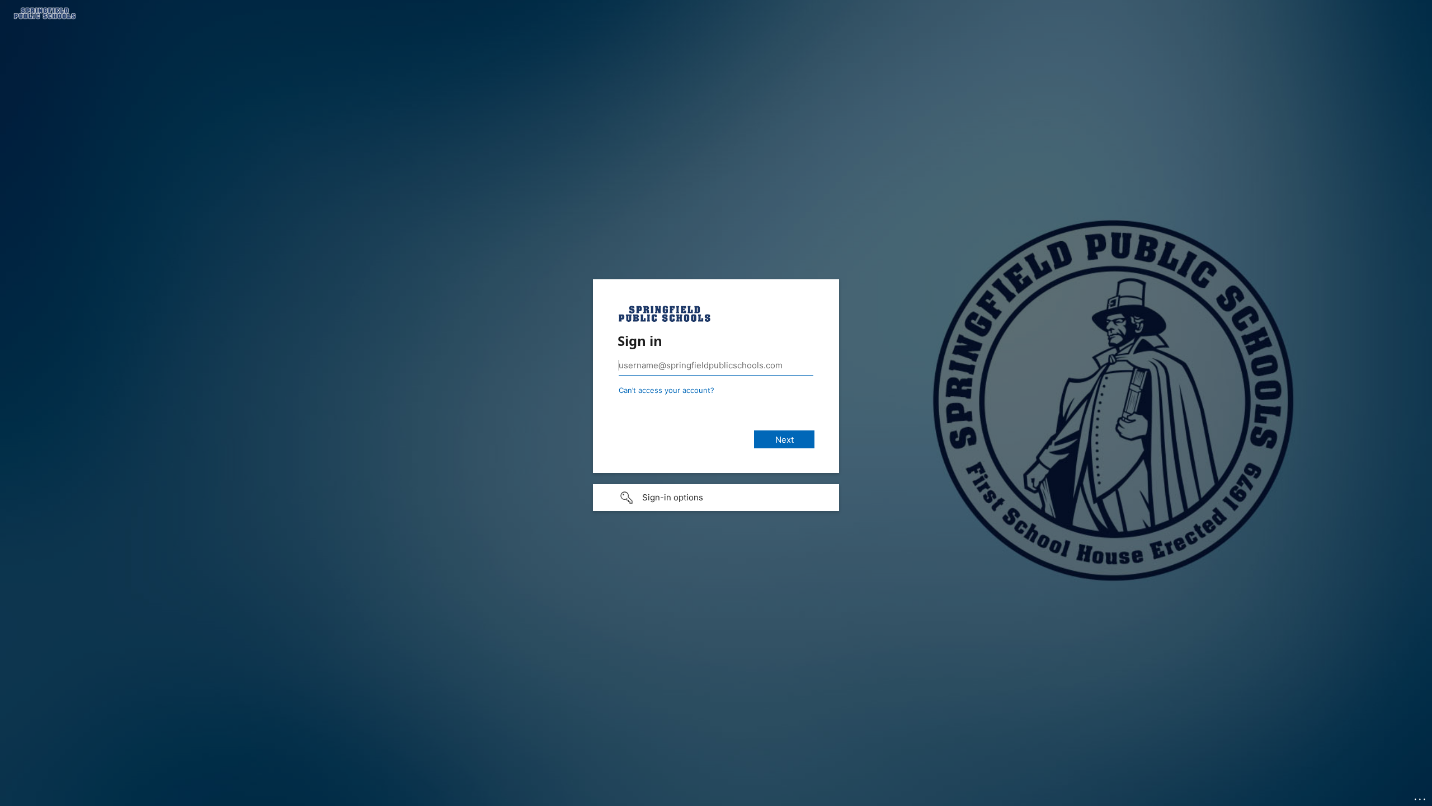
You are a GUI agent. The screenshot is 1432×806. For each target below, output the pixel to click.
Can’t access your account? (666, 390)
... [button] (1421, 796)
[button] (716, 497)
